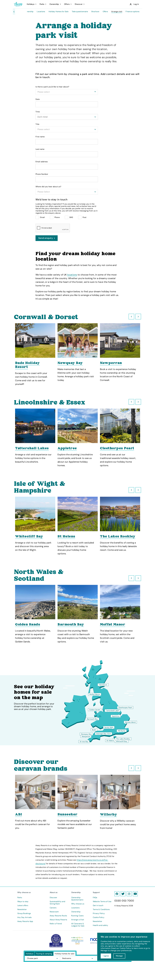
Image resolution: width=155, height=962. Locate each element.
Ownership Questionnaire (77, 898)
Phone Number (42, 174)
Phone (57, 217)
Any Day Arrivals (24, 917)
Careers (53, 908)
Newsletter (22, 909)
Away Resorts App (25, 921)
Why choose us (77, 904)
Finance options (132, 11)
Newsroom (54, 912)
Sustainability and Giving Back (57, 902)
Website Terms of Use (102, 901)
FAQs (95, 897)
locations (72, 274)
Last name (40, 149)
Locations (41, 11)
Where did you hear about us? (48, 187)
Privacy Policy (99, 913)
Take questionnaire (80, 11)
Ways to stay (22, 901)
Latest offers (22, 905)
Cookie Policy (98, 917)
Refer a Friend (56, 924)
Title (37, 124)
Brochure (95, 11)
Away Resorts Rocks (58, 916)
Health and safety (100, 925)
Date (38, 99)
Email (42, 217)
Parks (19, 897)
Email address (42, 162)
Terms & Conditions (101, 909)
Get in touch (98, 905)
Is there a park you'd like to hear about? (52, 87)
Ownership (28, 11)
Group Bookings (24, 913)
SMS (71, 217)
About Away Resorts (58, 920)
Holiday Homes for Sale (59, 11)
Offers (105, 11)
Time (38, 112)
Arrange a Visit (77, 920)
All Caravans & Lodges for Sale (77, 925)
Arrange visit (116, 11)
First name (40, 137)
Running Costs (77, 916)
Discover (53, 897)
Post (84, 217)
